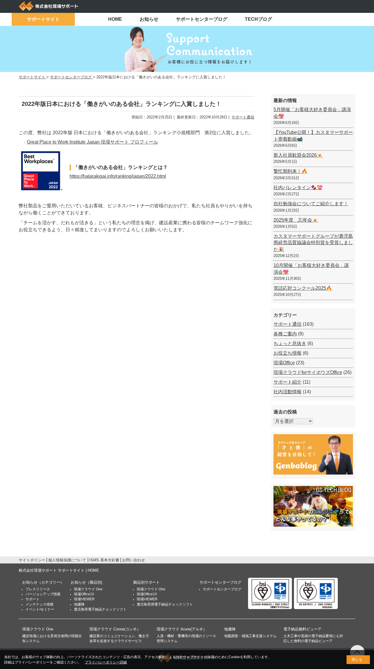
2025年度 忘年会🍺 (295, 220)
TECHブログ (258, 19)
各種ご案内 (285, 333)
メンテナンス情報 (39, 604)
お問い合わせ (133, 560)
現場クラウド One (88, 589)
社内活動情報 (287, 391)
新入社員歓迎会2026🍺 (298, 155)
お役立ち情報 (287, 353)
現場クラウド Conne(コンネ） (115, 629)
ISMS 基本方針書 (104, 560)
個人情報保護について (67, 560)
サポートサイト (43, 19)
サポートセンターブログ (201, 19)
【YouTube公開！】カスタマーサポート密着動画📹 (313, 135)
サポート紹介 (287, 382)
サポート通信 (242, 117)
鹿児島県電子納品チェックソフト (100, 609)
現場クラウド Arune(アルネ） (182, 629)
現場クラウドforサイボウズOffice (307, 372)
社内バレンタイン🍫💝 (298, 187)
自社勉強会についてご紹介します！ (310, 203)
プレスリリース (37, 589)
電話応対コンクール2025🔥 (302, 288)
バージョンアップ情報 (42, 594)
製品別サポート (146, 582)
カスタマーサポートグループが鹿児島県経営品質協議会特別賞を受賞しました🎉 (313, 243)
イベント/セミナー (39, 609)
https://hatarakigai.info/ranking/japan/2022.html (118, 176)
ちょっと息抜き (289, 343)
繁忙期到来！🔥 (290, 171)
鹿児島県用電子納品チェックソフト (165, 604)
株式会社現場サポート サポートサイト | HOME (59, 570)
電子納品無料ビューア (302, 629)
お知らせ (149, 19)
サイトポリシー (32, 560)
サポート (32, 599)
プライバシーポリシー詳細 (106, 662)
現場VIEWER (84, 599)
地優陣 (79, 604)
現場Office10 (84, 594)
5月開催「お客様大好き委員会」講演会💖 (312, 112)
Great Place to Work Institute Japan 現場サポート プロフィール (92, 141)
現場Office (284, 362)
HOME (115, 19)
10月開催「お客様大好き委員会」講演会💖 (311, 268)
